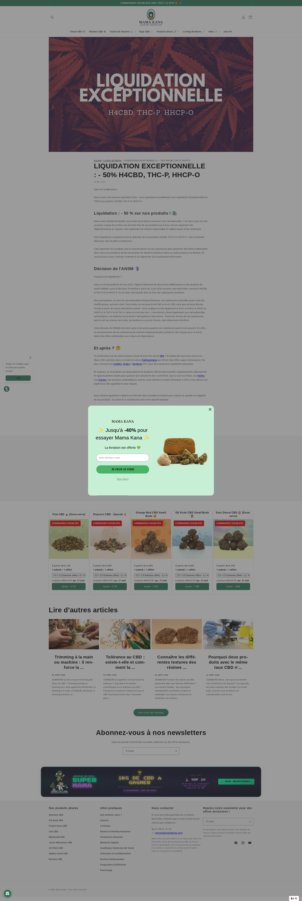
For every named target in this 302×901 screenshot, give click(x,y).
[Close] (210, 409)
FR (296, 898)
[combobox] (294, 898)
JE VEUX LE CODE (122, 469)
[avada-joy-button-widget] (7, 893)
